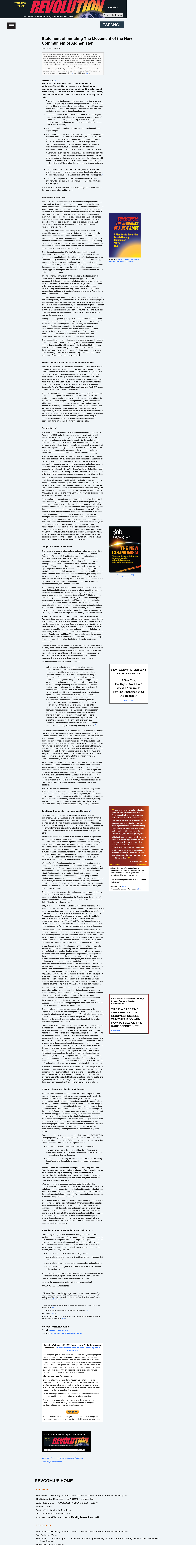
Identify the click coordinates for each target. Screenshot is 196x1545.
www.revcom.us (58, 1330)
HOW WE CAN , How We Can (69, 1517)
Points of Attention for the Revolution (54, 1510)
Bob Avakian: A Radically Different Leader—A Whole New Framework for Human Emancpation (82, 1531)
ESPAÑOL (113, 7)
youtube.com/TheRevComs (66, 1333)
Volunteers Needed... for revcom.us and (62, 1458)
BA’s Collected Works (46, 1535)
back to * (54, 1299)
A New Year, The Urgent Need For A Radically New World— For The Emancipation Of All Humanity (128, 688)
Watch (66, 1503)
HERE (124, 887)
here (72, 73)
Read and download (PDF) (125, 575)
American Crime (44, 1506)
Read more (115, 1030)
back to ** (61, 1299)
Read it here (128, 700)
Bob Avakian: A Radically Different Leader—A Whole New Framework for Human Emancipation (82, 1495)
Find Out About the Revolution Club (53, 1513)
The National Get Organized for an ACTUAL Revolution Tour (65, 1499)
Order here (125, 577)
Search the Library (113, 15)
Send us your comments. (52, 1462)
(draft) (119, 261)
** (90, 811)
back (52, 1307)
